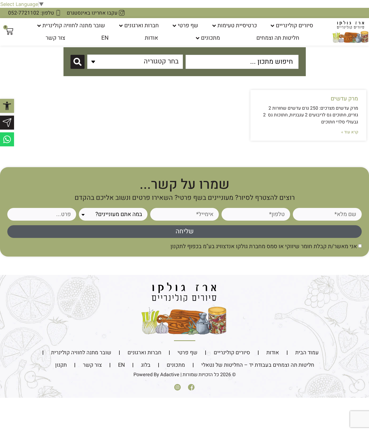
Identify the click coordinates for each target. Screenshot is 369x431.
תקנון (61, 365)
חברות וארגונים (141, 25)
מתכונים (210, 38)
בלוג (145, 365)
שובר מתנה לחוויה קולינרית (73, 25)
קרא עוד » (349, 132)
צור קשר (55, 38)
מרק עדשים (344, 99)
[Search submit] (78, 62)
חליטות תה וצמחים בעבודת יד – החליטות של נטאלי (257, 365)
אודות (151, 38)
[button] (7, 106)
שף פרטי (188, 25)
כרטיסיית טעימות (237, 25)
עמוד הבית (307, 352)
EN (105, 38)
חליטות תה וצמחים (277, 38)
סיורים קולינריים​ (294, 25)
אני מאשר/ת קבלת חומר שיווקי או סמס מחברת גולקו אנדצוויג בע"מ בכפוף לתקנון (263, 246)
